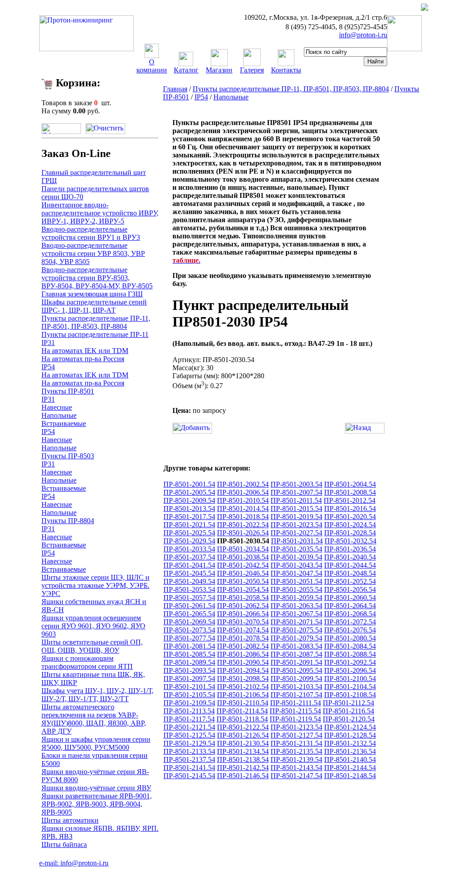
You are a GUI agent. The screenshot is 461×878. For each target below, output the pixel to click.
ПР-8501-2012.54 (349, 500)
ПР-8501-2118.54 (242, 719)
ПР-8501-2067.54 (296, 614)
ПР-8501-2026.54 (243, 533)
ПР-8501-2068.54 (350, 614)
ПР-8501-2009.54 (189, 500)
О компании (151, 66)
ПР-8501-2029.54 (189, 541)
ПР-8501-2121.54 (189, 727)
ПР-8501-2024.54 (350, 525)
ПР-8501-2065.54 (189, 614)
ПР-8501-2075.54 (296, 630)
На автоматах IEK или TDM (84, 350)
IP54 (48, 367)
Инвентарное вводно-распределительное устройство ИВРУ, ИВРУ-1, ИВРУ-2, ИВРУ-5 (99, 213)
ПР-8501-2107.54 (296, 695)
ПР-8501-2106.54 (243, 695)
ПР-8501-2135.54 (296, 751)
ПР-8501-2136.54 (350, 751)
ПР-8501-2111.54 (295, 703)
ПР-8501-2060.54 (350, 597)
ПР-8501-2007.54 (296, 492)
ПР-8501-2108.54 (350, 695)
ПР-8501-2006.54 (243, 492)
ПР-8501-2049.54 (189, 581)
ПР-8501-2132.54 (350, 743)
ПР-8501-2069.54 (189, 622)
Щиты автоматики (70, 820)
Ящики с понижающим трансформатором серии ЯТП (87, 662)
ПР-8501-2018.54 (243, 516)
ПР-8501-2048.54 (350, 573)
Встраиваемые (63, 423)
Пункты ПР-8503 (67, 456)
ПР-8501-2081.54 (189, 646)
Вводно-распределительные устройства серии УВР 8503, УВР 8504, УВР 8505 (93, 253)
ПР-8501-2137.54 (189, 759)
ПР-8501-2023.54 (296, 525)
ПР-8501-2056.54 (350, 589)
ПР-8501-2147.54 (296, 775)
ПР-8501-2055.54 (296, 589)
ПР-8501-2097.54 (189, 678)
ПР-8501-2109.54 (189, 703)
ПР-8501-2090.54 (243, 662)
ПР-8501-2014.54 (243, 508)
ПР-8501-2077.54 (189, 638)
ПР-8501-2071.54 (296, 622)
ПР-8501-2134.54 (243, 751)
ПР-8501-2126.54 (243, 735)
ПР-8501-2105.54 (189, 695)
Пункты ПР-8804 (67, 520)
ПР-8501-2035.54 (296, 549)
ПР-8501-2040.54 (350, 557)
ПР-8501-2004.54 (350, 484)
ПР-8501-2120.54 (349, 719)
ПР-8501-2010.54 (243, 500)
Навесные (56, 407)
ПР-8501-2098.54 (243, 678)
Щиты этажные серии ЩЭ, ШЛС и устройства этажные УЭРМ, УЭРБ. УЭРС (95, 585)
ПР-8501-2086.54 (243, 654)
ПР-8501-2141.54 (189, 767)
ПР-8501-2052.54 (350, 581)
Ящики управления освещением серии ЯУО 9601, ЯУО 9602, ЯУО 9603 (93, 626)
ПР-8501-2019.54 (296, 516)
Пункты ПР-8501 (67, 391)
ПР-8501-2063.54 (296, 605)
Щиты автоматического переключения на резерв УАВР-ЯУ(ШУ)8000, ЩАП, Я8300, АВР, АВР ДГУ (93, 719)
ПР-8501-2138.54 (243, 759)
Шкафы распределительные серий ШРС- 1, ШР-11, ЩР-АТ (94, 306)
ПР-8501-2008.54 (350, 492)
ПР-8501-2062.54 (243, 605)
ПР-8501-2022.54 (243, 525)
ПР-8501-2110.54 (242, 703)
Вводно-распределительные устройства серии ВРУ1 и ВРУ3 (90, 233)
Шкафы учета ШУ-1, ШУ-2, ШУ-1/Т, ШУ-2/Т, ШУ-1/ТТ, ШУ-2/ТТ (97, 695)
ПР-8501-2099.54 (296, 678)
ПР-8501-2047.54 (296, 573)
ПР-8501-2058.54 (243, 597)
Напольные (59, 415)
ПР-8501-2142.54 (243, 767)
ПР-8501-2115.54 (295, 711)
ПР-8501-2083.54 (296, 646)
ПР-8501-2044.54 (350, 565)
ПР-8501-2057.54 (189, 597)
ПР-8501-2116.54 (348, 711)
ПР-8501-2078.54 (243, 638)
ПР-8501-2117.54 (189, 719)
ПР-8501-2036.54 (350, 549)
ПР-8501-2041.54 (189, 565)
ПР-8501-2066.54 (243, 614)
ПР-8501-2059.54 (296, 597)
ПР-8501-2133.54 (189, 751)
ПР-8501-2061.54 (189, 605)
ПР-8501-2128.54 (350, 735)
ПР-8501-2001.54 (189, 484)
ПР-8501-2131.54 (296, 743)
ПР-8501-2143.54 (296, 767)
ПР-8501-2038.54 (243, 557)
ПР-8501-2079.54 (296, 638)
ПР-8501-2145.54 (189, 775)
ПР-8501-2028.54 (350, 533)
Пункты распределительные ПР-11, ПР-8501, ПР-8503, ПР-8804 (95, 322)
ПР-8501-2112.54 (348, 703)
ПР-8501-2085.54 (189, 654)
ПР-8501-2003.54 (296, 484)
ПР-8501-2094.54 (243, 670)
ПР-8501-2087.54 (296, 654)
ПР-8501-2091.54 (296, 662)
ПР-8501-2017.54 (189, 516)
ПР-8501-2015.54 (296, 508)
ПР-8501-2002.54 (243, 484)
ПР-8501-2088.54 (350, 654)
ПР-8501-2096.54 (350, 670)
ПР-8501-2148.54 (350, 775)
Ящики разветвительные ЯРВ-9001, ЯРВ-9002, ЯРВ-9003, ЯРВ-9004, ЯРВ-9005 (96, 804)
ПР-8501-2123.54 (296, 727)
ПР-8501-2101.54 (189, 686)
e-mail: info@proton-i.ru (73, 863)
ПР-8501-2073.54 (189, 630)
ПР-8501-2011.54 (296, 500)
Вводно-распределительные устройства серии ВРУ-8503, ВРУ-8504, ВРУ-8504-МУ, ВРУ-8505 (97, 278)
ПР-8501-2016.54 (350, 508)
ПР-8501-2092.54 (350, 662)
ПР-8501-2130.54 (243, 743)
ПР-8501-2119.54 (295, 719)
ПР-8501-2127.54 (296, 735)
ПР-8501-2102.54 (243, 686)
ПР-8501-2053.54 (189, 589)
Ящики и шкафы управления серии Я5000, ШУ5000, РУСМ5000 (95, 743)
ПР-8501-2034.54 (243, 549)
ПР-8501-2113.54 (189, 711)
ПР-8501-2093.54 (189, 670)
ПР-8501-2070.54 (243, 622)
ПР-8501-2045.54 (189, 573)
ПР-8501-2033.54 (189, 549)
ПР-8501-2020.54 (350, 516)
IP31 (48, 342)
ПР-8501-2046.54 (243, 573)
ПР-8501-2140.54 (350, 759)
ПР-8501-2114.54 (242, 711)
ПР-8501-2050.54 (243, 581)
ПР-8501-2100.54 (350, 678)
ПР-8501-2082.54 (243, 646)
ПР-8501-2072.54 (350, 622)
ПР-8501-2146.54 (243, 775)
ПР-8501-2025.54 (189, 533)
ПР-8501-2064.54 (350, 605)
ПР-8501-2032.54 (350, 541)
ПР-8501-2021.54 (189, 525)
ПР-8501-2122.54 (243, 727)
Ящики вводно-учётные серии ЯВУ (96, 788)
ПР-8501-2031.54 (297, 541)
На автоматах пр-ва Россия (82, 359)
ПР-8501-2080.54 (350, 638)
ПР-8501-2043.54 (296, 565)
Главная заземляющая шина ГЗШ (92, 294)
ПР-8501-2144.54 (350, 767)
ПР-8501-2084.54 (350, 646)
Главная (175, 89)
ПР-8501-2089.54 (189, 662)
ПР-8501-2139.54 (296, 759)
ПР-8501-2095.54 (296, 670)
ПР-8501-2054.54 (243, 589)
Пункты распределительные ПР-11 (95, 334)
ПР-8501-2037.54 (189, 557)
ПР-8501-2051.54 (296, 581)
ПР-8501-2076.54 (350, 630)
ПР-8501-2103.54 (296, 686)
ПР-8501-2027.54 (296, 533)
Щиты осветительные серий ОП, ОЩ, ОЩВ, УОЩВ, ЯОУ (92, 646)
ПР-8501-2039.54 (296, 557)
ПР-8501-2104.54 (350, 686)
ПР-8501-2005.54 (189, 492)
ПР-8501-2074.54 (243, 630)
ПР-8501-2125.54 (189, 735)
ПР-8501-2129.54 (189, 743)
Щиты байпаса (64, 844)
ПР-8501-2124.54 (350, 727)
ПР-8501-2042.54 (243, 565)
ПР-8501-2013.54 (189, 508)
